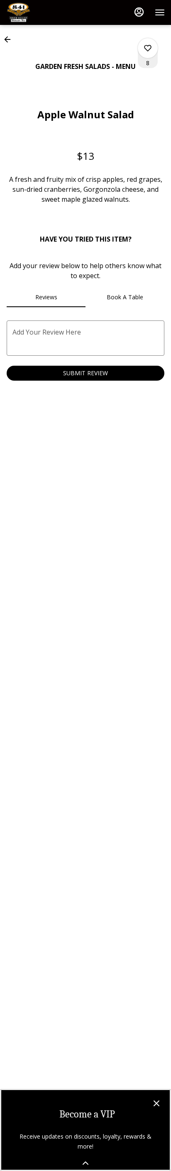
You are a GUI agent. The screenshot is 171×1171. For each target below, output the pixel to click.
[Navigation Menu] (160, 12)
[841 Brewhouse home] (43, 12)
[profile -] (139, 12)
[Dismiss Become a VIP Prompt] (156, 1103)
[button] (10, 39)
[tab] (46, 297)
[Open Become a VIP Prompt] (85, 1163)
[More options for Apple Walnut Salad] (148, 48)
